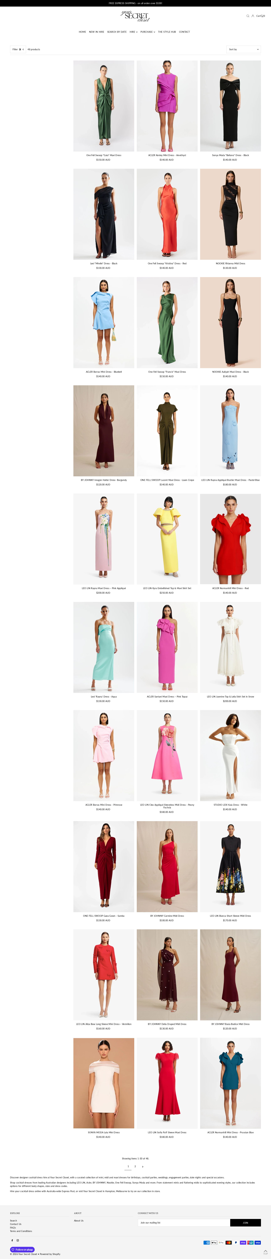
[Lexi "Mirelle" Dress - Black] (103, 214)
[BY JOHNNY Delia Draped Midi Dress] (167, 974)
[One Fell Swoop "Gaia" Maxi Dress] (103, 106)
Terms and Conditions (21, 1231)
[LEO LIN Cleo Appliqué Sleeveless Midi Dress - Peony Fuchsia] (167, 755)
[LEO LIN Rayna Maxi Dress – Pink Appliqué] (103, 539)
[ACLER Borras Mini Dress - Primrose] (103, 755)
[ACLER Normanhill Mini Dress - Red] (230, 539)
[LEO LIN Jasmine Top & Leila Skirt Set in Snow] (230, 647)
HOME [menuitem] (82, 32)
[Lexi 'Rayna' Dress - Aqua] (103, 647)
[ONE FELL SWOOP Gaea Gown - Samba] (103, 866)
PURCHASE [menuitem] (147, 32)
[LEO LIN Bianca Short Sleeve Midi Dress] (230, 866)
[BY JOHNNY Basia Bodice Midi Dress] (230, 974)
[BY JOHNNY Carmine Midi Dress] (167, 866)
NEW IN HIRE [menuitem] (96, 32)
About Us (79, 1220)
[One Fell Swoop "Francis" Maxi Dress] (167, 322)
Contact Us (15, 1224)
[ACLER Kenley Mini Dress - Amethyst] (167, 106)
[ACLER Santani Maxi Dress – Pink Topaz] (167, 647)
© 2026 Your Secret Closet (23, 1254)
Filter (15, 49)
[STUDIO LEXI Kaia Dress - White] (230, 755)
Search (13, 1220)
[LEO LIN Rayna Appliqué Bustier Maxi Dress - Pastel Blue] (230, 430)
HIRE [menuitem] (132, 32)
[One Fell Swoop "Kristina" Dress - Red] (167, 214)
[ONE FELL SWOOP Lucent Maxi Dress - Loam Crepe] (167, 430)
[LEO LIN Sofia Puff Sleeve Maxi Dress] (167, 1083)
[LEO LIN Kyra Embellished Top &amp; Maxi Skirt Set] (167, 539)
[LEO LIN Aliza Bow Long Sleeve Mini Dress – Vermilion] (103, 974)
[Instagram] (18, 1240)
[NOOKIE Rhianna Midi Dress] (230, 214)
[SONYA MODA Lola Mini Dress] (103, 1083)
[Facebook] (12, 1240)
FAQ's (13, 1227)
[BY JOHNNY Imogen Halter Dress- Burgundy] (103, 430)
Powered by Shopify (50, 1254)
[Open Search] (248, 16)
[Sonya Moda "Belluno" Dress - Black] (230, 106)
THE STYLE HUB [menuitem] (167, 32)
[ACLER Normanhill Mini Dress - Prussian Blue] (230, 1083)
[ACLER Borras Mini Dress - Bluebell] (103, 322)
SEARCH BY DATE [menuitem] (117, 32)
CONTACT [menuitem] (184, 32)
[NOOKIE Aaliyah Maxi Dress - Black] (230, 322)
